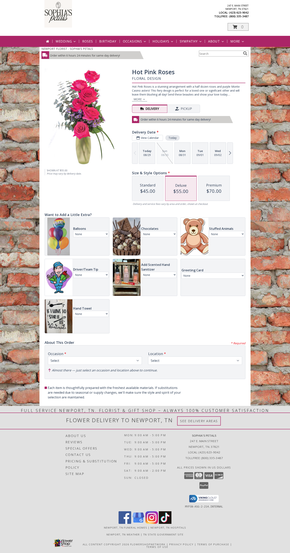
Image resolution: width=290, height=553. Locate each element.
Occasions (132, 41)
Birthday (107, 41)
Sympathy (189, 41)
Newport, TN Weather (123, 534)
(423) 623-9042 (239, 12)
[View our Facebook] (125, 523)
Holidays (160, 41)
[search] (245, 53)
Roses (87, 41)
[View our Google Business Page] (138, 523)
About (214, 41)
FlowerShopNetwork (148, 544)
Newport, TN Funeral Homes (125, 527)
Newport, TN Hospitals (168, 527)
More (235, 41)
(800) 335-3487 (239, 16)
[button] (238, 27)
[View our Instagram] (151, 523)
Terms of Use (157, 547)
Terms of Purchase (213, 544)
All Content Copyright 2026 (106, 544)
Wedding (64, 41)
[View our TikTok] (165, 523)
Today (172, 138)
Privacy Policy (181, 544)
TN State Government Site (163, 534)
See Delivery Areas (199, 421)
